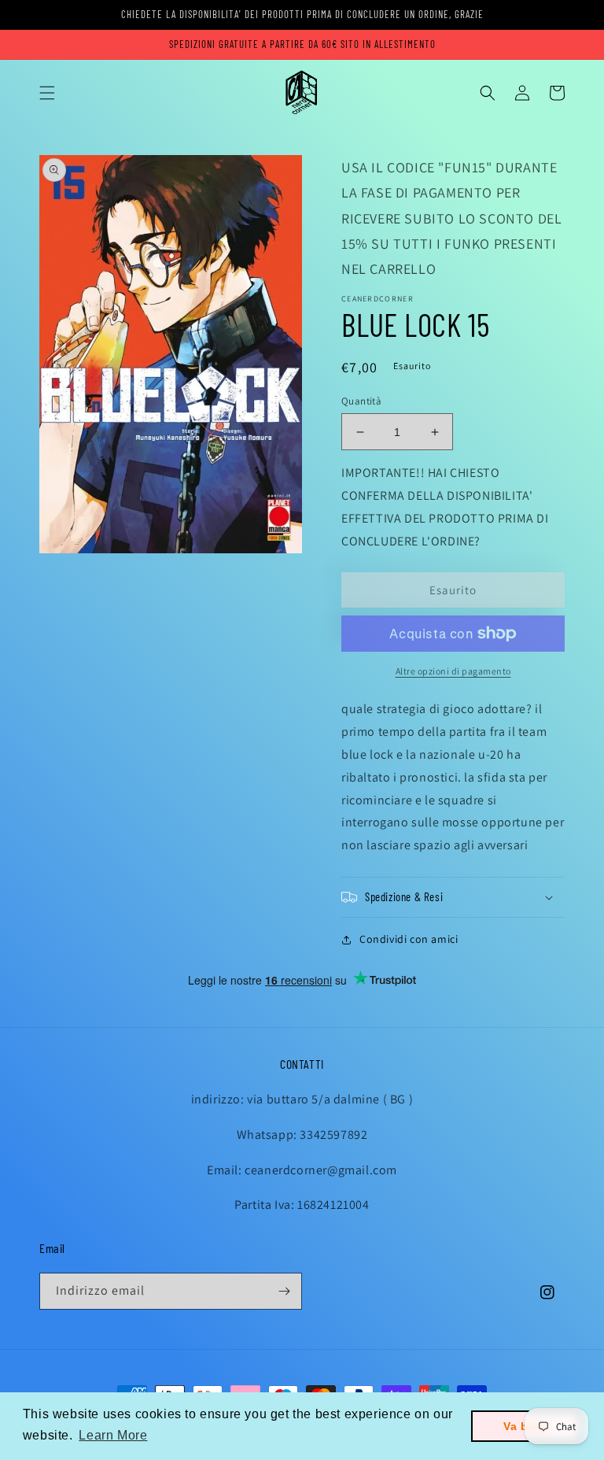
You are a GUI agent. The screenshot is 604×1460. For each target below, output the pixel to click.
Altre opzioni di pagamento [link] (453, 671)
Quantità (361, 401)
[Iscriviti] (284, 1291)
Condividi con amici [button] (408, 939)
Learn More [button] (113, 1435)
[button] (47, 93)
